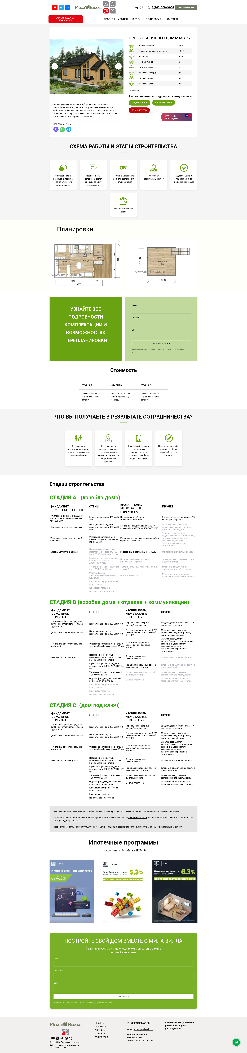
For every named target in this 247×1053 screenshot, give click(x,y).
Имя (56, 958)
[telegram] (61, 7)
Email (134, 330)
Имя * (134, 305)
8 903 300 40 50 (140, 1023)
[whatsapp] (141, 7)
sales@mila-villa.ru (143, 1029)
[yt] (55, 7)
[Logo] (88, 7)
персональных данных (104, 1003)
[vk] (67, 7)
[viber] (56, 129)
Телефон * (136, 317)
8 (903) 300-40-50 (163, 7)
